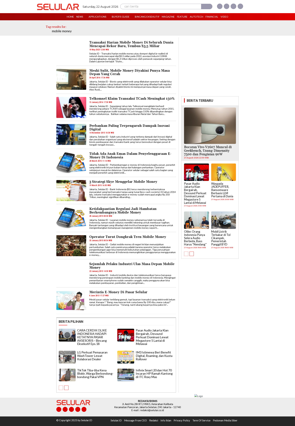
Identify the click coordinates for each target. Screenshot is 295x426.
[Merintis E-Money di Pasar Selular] (71, 300)
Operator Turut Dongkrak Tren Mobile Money (127, 237)
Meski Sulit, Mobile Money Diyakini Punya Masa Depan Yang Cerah (129, 72)
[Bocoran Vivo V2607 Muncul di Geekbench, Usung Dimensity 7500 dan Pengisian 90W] (210, 126)
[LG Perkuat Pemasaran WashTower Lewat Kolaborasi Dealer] (67, 357)
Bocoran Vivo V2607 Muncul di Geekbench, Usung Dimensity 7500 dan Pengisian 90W (208, 150)
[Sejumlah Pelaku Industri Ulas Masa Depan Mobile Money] (71, 272)
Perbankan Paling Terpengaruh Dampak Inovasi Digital (129, 127)
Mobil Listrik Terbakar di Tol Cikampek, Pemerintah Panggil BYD (220, 238)
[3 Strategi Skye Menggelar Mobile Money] (71, 190)
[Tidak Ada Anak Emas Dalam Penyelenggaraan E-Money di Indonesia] (71, 162)
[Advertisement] (210, 66)
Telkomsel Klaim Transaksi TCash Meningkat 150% (132, 99)
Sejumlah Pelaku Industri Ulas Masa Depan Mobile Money (131, 266)
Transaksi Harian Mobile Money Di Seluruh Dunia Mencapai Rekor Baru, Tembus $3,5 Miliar (131, 44)
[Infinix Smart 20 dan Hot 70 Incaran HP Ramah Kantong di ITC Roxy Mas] (125, 375)
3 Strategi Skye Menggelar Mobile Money (123, 182)
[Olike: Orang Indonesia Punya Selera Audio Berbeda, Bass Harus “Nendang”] (196, 220)
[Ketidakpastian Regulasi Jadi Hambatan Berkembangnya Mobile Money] (71, 217)
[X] (233, 6)
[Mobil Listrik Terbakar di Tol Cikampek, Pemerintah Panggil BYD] (223, 220)
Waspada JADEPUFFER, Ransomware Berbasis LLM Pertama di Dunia (222, 190)
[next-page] (66, 388)
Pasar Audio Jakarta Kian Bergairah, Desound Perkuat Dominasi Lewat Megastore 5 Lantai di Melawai (152, 337)
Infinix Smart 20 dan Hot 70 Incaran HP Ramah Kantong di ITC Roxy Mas (154, 373)
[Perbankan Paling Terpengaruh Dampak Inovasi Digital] (71, 134)
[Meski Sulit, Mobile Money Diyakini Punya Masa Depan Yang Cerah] (71, 79)
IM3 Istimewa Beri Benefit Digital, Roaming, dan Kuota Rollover (154, 355)
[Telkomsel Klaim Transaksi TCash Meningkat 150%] (71, 107)
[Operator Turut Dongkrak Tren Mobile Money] (71, 245)
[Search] (206, 6)
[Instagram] (226, 6)
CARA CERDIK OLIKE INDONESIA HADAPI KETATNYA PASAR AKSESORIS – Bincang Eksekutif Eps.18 (92, 337)
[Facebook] (219, 6)
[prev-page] (61, 388)
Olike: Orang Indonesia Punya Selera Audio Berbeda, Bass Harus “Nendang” (195, 238)
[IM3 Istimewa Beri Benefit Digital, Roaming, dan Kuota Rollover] (125, 357)
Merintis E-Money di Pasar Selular (118, 292)
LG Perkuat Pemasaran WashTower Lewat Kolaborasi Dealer (92, 355)
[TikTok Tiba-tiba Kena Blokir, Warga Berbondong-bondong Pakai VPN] (67, 375)
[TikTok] (71, 409)
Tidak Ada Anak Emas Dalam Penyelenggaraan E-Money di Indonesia (130, 155)
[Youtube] (240, 6)
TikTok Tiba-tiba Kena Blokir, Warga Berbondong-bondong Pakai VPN (95, 373)
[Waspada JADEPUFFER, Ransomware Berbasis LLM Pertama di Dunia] (223, 172)
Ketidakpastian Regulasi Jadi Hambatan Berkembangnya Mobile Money (123, 211)
